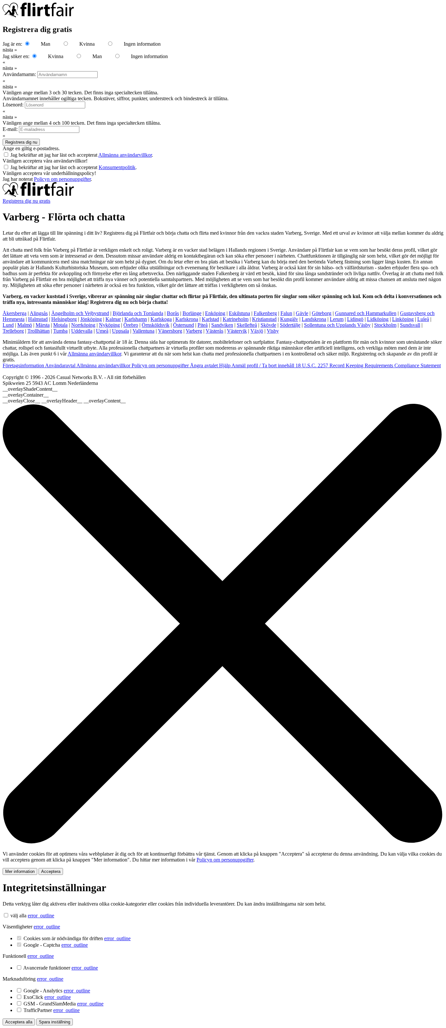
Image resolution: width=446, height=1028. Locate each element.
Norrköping (83, 325)
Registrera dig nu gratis (26, 201)
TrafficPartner (52, 1010)
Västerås (214, 331)
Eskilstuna (239, 313)
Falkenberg (265, 313)
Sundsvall (410, 325)
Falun (286, 313)
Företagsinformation (24, 365)
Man (45, 44)
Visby (273, 331)
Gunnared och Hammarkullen (365, 313)
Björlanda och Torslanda (138, 313)
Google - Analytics (57, 990)
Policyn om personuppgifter (62, 179)
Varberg (194, 331)
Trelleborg (13, 331)
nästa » (10, 50)
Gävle (302, 313)
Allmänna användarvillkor (125, 155)
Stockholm (385, 325)
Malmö (24, 325)
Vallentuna (143, 331)
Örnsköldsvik (155, 325)
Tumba (60, 331)
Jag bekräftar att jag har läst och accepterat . (81, 155)
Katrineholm (235, 319)
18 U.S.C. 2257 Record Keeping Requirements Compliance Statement (368, 365)
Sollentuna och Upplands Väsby (337, 325)
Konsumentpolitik (117, 167)
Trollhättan (38, 331)
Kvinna (87, 44)
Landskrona (314, 319)
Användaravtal (60, 365)
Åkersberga (14, 313)
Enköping (215, 313)
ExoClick (47, 997)
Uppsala (120, 331)
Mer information (20, 871)
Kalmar (113, 319)
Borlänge (192, 313)
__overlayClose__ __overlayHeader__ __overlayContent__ (64, 400)
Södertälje (290, 325)
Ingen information (142, 44)
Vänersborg (170, 331)
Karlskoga (161, 319)
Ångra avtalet (204, 365)
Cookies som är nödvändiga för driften (77, 938)
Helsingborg (64, 319)
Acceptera (50, 871)
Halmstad (38, 319)
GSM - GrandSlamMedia (64, 1003)
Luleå (423, 319)
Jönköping (91, 319)
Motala (60, 325)
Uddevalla (81, 331)
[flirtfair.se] (38, 195)
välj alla (18, 915)
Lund (8, 325)
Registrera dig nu (21, 142)
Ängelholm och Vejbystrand (80, 313)
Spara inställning (54, 1022)
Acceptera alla (18, 1022)
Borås (173, 313)
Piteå (203, 325)
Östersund (183, 325)
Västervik (237, 331)
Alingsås (39, 313)
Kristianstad (264, 319)
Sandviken (222, 325)
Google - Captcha (56, 945)
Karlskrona (186, 319)
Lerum (336, 319)
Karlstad (210, 319)
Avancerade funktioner (60, 968)
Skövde (268, 325)
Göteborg (321, 313)
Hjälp (225, 365)
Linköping (403, 319)
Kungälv (289, 319)
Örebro (130, 325)
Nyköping (109, 325)
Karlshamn (135, 319)
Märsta (43, 325)
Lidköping (378, 319)
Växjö (256, 331)
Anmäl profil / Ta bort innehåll (263, 365)
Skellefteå (247, 325)
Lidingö (355, 319)
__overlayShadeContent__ (30, 389)
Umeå (102, 331)
